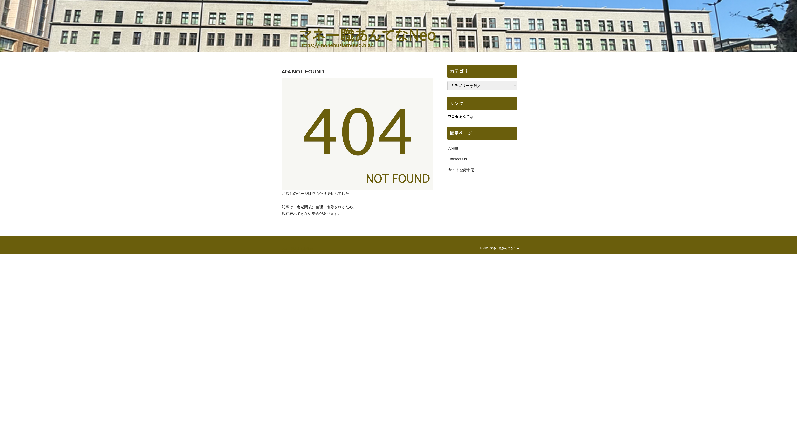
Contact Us (457, 159)
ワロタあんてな (460, 116)
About (453, 148)
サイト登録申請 (461, 170)
